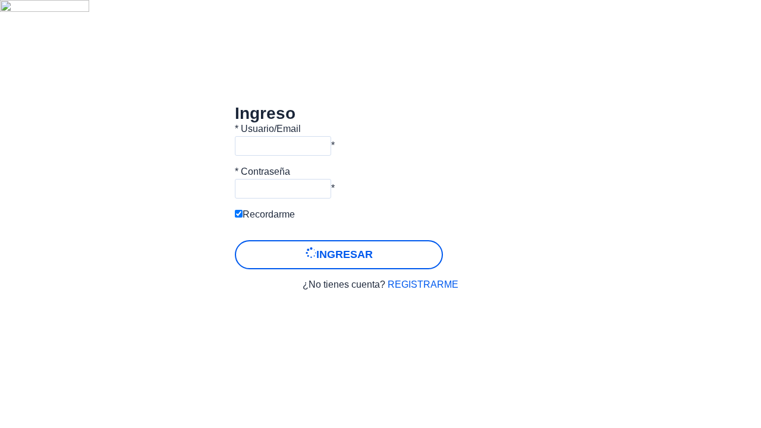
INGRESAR (344, 254)
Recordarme (269, 214)
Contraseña (265, 171)
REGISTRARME (423, 284)
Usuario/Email (271, 129)
